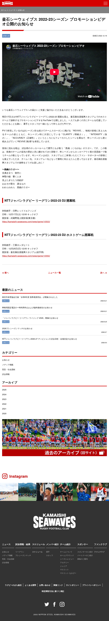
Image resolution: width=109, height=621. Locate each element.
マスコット (64, 569)
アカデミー (64, 562)
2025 (4, 389)
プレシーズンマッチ (23, 555)
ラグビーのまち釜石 (13, 585)
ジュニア (63, 566)
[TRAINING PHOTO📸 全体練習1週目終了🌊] (82, 492)
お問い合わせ (44, 585)
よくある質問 (30, 585)
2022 (4, 403)
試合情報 (6, 374)
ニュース (6, 544)
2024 (4, 394)
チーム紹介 (65, 544)
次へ (102, 272)
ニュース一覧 (54, 272)
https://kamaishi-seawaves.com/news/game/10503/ (26, 221)
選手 (48, 551)
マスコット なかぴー (68, 573)
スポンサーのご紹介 (85, 551)
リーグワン (19, 551)
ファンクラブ (100, 544)
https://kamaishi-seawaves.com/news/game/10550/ (26, 255)
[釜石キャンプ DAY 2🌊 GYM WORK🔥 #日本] (45, 492)
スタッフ (49, 555)
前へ (7, 272)
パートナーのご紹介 (85, 555)
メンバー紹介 (52, 544)
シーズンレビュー (67, 559)
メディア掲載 (7, 364)
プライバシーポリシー (91, 585)
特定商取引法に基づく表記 (53, 591)
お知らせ (6, 359)
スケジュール (38, 544)
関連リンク (58, 585)
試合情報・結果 (22, 544)
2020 (4, 413)
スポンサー (82, 544)
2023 (4, 399)
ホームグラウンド (67, 555)
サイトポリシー (72, 585)
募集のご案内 (82, 559)
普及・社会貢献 (8, 369)
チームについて (66, 551)
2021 (4, 408)
